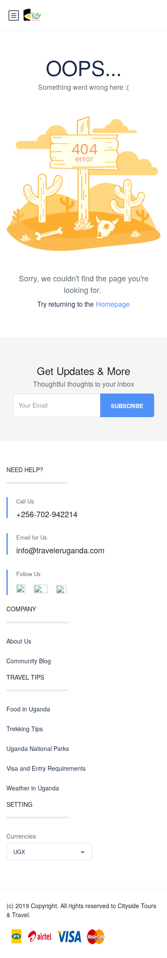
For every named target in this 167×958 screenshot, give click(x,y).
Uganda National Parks (37, 748)
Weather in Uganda (32, 788)
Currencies (21, 836)
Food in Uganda (28, 709)
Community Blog (28, 660)
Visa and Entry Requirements (46, 768)
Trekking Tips (24, 728)
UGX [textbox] (19, 852)
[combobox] (49, 851)
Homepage (113, 304)
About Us (18, 641)
